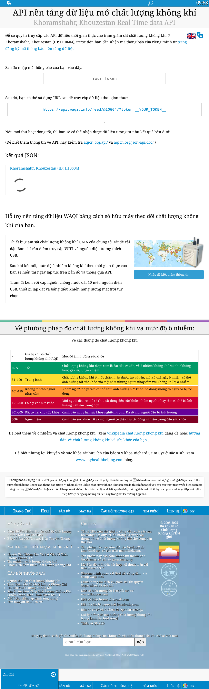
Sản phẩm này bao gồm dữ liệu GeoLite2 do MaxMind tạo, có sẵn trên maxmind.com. (112, 549)
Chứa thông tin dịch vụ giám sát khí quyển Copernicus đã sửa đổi (112, 583)
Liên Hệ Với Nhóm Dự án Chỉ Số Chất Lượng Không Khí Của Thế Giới (39, 533)
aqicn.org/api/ (96, 142)
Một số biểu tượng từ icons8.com (105, 599)
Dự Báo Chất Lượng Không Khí (29, 588)
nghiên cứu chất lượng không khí (39, 546)
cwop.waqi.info (92, 577)
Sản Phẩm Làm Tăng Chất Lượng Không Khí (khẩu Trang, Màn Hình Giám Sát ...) (39, 593)
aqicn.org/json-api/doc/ (133, 142)
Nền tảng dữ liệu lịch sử (24, 602)
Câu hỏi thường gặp (26, 573)
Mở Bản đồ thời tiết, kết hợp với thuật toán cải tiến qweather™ (114, 566)
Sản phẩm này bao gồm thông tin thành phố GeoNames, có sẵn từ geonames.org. (113, 557)
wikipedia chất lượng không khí (135, 433)
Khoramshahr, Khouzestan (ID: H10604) (44, 168)
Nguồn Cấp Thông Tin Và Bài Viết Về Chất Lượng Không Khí (37, 556)
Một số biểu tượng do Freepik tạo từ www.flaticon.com (107, 592)
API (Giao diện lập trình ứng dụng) (32, 598)
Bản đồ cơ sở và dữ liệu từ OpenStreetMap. (112, 609)
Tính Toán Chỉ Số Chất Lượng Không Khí (37, 584)
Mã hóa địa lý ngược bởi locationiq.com (109, 604)
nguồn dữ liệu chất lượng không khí (33, 581)
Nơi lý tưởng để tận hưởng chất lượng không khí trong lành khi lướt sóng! (116, 616)
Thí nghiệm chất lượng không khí (32, 561)
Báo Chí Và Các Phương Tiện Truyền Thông (38, 538)
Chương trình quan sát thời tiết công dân (110, 573)
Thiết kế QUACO (92, 623)
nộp (140, 641)
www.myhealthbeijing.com (100, 459)
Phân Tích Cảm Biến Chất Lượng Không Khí (39, 565)
